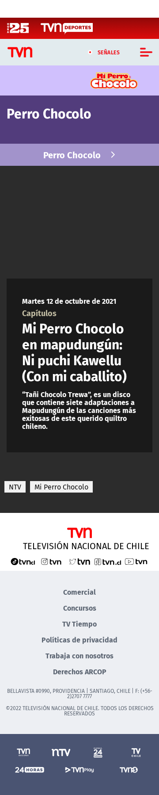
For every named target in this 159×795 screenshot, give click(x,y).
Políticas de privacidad (79, 639)
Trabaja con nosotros (79, 655)
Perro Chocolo (72, 154)
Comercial (79, 591)
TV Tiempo (79, 623)
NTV (15, 487)
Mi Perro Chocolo (61, 487)
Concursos (79, 607)
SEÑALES (109, 52)
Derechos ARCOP (79, 671)
